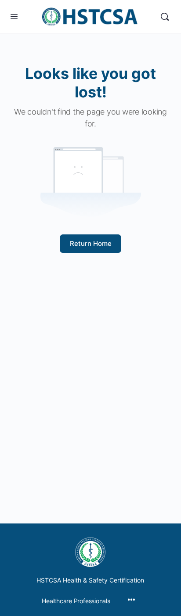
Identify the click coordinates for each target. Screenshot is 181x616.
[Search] (164, 16)
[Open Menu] (14, 16)
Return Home (91, 243)
